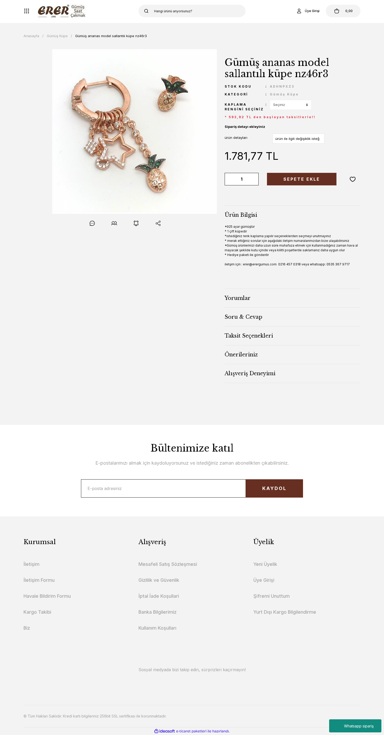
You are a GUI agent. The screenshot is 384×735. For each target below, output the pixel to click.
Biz (27, 628)
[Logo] (62, 11)
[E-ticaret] (191, 731)
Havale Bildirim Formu (47, 596)
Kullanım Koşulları (157, 628)
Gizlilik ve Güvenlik (158, 580)
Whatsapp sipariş (359, 726)
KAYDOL (274, 488)
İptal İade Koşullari (158, 596)
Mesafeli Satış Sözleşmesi (167, 564)
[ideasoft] (164, 731)
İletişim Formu (39, 580)
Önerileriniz (241, 354)
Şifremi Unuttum (271, 596)
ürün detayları (236, 137)
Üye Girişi (263, 580)
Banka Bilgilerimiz (157, 612)
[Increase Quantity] (253, 179)
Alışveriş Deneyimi (250, 373)
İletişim (31, 564)
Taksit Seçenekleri (249, 336)
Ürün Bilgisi (241, 215)
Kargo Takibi (37, 612)
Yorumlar (238, 298)
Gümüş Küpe (284, 94)
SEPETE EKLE (301, 179)
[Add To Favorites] (352, 179)
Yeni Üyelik (265, 564)
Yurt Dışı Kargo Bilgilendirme (284, 612)
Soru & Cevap (243, 317)
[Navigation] (27, 11)
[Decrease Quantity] (229, 179)
